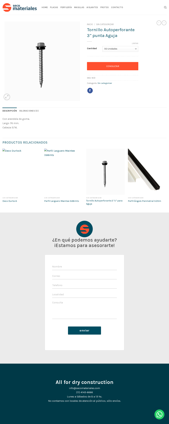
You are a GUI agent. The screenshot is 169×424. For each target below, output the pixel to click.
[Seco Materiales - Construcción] (19, 7)
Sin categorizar (105, 24)
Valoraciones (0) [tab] (29, 111)
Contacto (117, 7)
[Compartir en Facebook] (90, 90)
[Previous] (2, 180)
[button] (159, 414)
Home (45, 7)
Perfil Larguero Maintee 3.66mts (61, 201)
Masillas (79, 7)
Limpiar (135, 43)
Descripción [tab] (9, 111)
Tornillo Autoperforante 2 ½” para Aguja (104, 202)
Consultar (112, 66)
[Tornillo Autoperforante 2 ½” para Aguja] (105, 172)
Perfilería (66, 7)
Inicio (90, 24)
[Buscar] (165, 7)
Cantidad (92, 48)
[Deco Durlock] (21, 172)
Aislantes (92, 7)
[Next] (166, 180)
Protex (104, 7)
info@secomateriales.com (84, 388)
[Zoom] (7, 97)
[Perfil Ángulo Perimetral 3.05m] (147, 172)
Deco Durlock (9, 201)
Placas (54, 7)
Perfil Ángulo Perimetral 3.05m (144, 201)
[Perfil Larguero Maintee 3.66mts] (63, 172)
